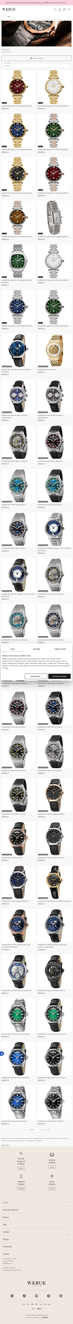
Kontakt (6, 1232)
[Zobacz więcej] (69, 16)
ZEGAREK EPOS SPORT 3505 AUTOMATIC (50, 461)
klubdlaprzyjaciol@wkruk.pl (12, 1270)
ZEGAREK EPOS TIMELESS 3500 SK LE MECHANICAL (17, 990)
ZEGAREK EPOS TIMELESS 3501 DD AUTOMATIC (16, 1034)
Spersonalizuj (35, 676)
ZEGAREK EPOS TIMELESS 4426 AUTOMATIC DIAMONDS (54, 901)
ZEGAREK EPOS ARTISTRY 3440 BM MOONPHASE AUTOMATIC (16, 371)
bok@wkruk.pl (7, 1263)
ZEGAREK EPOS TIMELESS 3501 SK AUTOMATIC (51, 990)
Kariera (6, 1217)
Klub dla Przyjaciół (10, 1210)
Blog (5, 1224)
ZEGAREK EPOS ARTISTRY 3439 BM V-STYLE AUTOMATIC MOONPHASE (54, 549)
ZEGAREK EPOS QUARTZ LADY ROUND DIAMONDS (17, 106)
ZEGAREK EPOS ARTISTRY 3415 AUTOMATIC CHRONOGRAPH (14, 417)
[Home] (9, 10)
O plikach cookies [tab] (60, 649)
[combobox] (36, 65)
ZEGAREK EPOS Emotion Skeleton (47, 369)
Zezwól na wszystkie (59, 676)
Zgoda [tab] (13, 649)
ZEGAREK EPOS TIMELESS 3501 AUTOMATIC (14, 1121)
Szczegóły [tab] (36, 649)
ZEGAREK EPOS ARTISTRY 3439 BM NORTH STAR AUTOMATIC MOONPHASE (16, 946)
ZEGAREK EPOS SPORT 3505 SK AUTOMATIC (15, 461)
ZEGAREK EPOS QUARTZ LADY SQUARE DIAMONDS (53, 236)
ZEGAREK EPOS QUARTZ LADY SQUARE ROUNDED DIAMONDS (17, 281)
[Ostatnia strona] (49, 1129)
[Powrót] (3, 16)
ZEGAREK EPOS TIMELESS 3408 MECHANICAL (51, 814)
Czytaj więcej (5, 1145)
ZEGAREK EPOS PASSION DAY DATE (12, 858)
